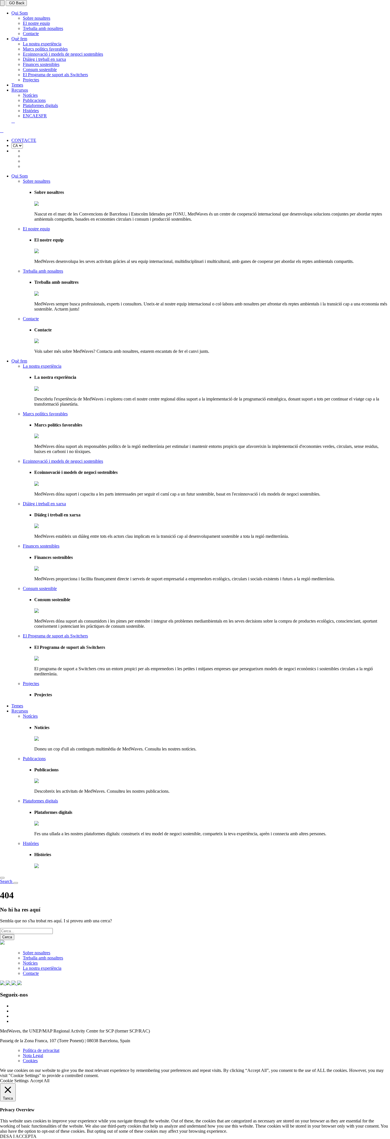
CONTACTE (23, 140)
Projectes (31, 79)
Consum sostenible (40, 69)
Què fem (19, 38)
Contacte (31, 33)
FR (44, 115)
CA (32, 115)
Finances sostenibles (41, 64)
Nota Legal (33, 1055)
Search (6, 881)
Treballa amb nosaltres (43, 28)
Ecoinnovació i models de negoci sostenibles (63, 54)
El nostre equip (36, 23)
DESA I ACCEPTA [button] (18, 1136)
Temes (17, 84)
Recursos (19, 90)
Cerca (7, 937)
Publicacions (34, 100)
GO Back (16, 3)
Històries (31, 110)
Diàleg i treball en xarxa (44, 59)
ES (38, 115)
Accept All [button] (39, 1080)
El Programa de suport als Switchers (55, 74)
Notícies (30, 95)
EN (26, 115)
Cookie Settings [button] (14, 1080)
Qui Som (19, 13)
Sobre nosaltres (36, 18)
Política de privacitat (41, 1050)
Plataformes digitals (40, 105)
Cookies (30, 1060)
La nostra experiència (42, 43)
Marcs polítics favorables (45, 49)
